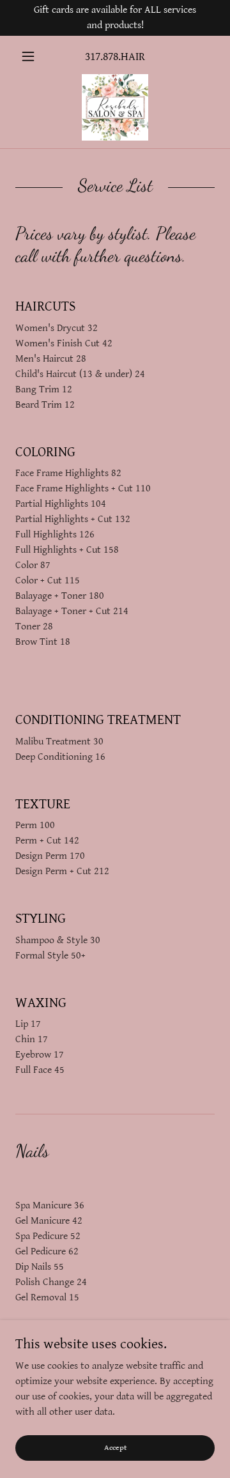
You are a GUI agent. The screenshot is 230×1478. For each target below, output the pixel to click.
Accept (115, 1447)
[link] (115, 107)
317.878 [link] (101, 56)
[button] (30, 56)
